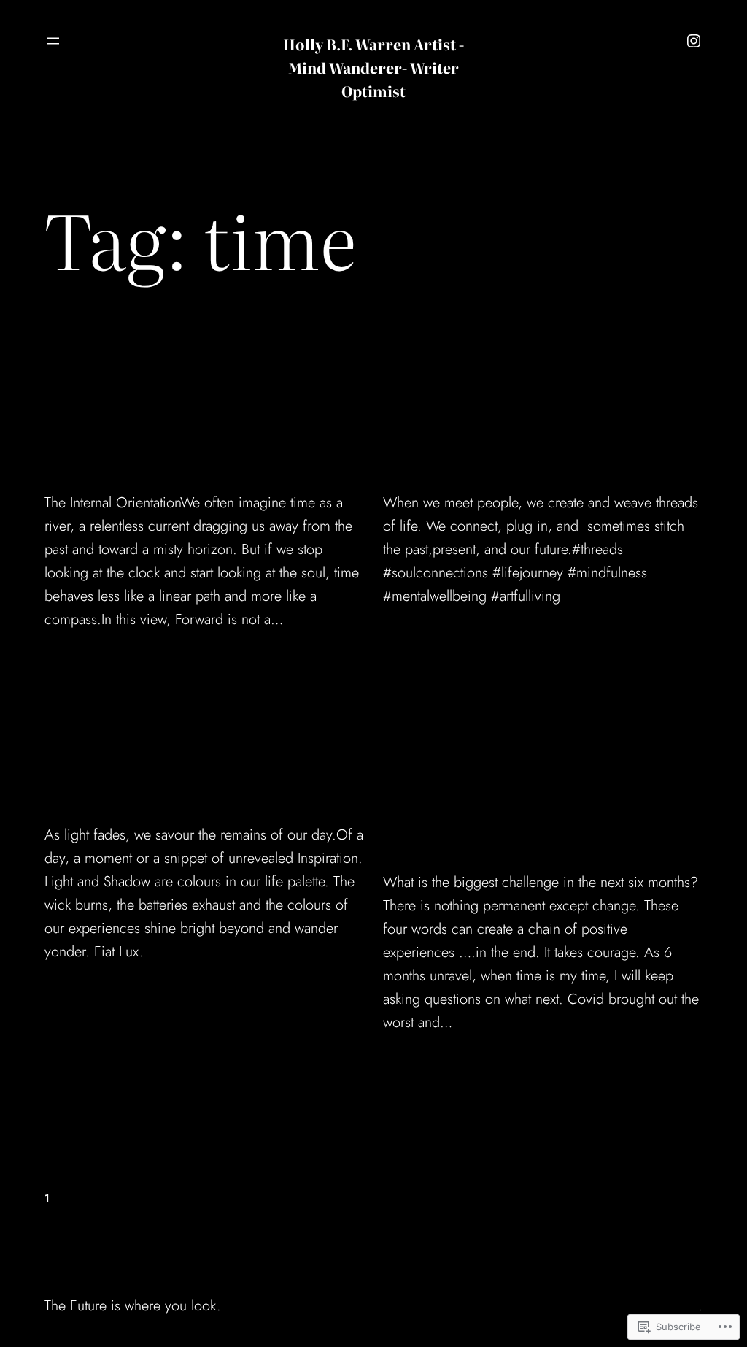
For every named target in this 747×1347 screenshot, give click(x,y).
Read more (79, 665)
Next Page (675, 1198)
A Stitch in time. (489, 445)
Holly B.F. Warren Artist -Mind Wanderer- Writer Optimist (373, 67)
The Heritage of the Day (199, 777)
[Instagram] (694, 41)
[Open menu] (53, 41)
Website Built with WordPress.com (596, 1305)
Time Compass (143, 445)
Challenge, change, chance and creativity (524, 801)
